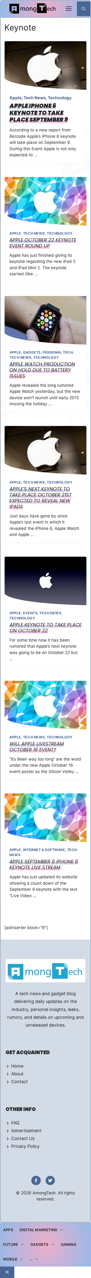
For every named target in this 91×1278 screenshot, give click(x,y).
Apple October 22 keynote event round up (42, 243)
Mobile (10, 1259)
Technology (60, 97)
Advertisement (26, 1130)
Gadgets (32, 352)
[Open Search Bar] (83, 8)
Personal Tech (58, 352)
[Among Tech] (33, 9)
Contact (19, 1081)
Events (30, 613)
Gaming (68, 1244)
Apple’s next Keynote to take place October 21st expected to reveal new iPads (40, 497)
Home (17, 1066)
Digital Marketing (38, 1230)
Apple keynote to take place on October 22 (45, 627)
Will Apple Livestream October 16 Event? (36, 746)
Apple (15, 97)
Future (10, 1244)
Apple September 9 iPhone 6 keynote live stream (43, 864)
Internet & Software (44, 850)
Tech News (35, 97)
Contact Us (22, 1138)
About (17, 1073)
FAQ (15, 1122)
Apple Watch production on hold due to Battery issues (42, 370)
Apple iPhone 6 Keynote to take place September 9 (38, 113)
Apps (8, 1230)
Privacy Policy (25, 1146)
